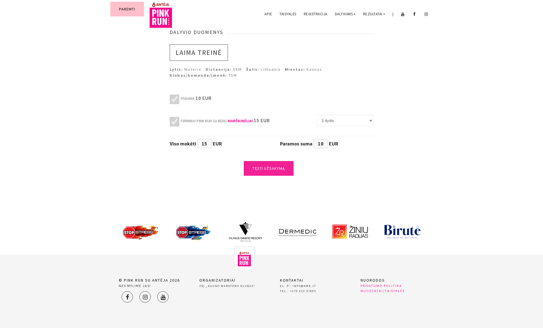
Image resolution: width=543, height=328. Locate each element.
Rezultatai (374, 14)
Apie (268, 14)
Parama (196, 98)
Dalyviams (345, 14)
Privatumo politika (381, 286)
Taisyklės (287, 14)
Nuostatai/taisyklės (383, 291)
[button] (240, 120)
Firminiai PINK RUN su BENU (225, 120)
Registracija (315, 14)
